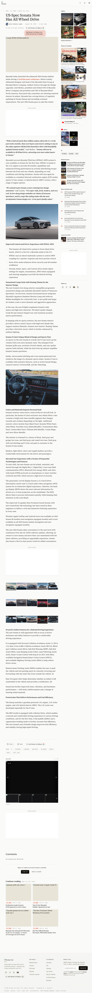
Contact (31, 965)
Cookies (13, 990)
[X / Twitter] (70, 287)
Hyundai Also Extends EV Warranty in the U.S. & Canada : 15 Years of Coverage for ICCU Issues (18, 933)
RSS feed (32, 968)
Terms (71, 971)
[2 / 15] (25, 798)
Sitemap (31, 971)
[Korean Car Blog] (39, 3)
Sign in (25, 872)
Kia (47, 965)
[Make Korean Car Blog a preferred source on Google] (77, 287)
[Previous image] (8, 777)
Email (8, 752)
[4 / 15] (51, 798)
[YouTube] (74, 287)
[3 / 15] (38, 798)
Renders (48, 980)
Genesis (48, 968)
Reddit (51, 749)
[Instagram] (62, 287)
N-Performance (50, 977)
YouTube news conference (29, 79)
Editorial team (33, 962)
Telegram (43, 749)
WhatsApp (35, 749)
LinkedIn (26, 749)
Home (7, 11)
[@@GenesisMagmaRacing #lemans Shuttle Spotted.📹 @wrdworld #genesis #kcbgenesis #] (74, 139)
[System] (84, 3)
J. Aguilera (49, 988)
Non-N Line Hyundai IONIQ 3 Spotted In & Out (41, 906)
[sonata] (32, 777)
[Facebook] (66, 287)
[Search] (80, 3)
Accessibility (34, 990)
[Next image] (55, 777)
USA (77, 153)
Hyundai (71, 153)
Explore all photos (66, 40)
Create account (36, 872)
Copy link (16, 752)
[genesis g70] (67, 19)
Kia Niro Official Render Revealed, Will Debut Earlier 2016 (44, 932)
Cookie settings (61, 990)
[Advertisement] (32, 122)
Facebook (18, 749)
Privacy (6, 990)
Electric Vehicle (50, 974)
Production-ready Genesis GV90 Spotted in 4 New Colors (16, 906)
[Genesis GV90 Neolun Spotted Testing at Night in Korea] (67, 32)
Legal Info (25, 990)
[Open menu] (89, 3)
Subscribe (83, 968)
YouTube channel (34, 974)
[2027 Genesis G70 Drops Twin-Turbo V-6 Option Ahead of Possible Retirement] (80, 19)
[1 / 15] (12, 798)
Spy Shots (49, 971)
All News (13, 11)
